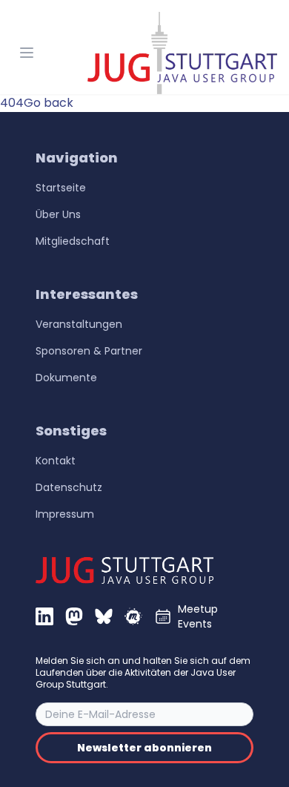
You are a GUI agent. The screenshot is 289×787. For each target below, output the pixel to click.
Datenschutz (69, 487)
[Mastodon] (74, 616)
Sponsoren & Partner (89, 350)
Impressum (65, 514)
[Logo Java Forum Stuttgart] (182, 53)
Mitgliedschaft (73, 241)
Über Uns (58, 214)
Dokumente (66, 377)
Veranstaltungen (79, 324)
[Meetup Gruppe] (133, 616)
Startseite (61, 187)
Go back (48, 102)
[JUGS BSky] (104, 616)
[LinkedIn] (44, 616)
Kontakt (56, 460)
